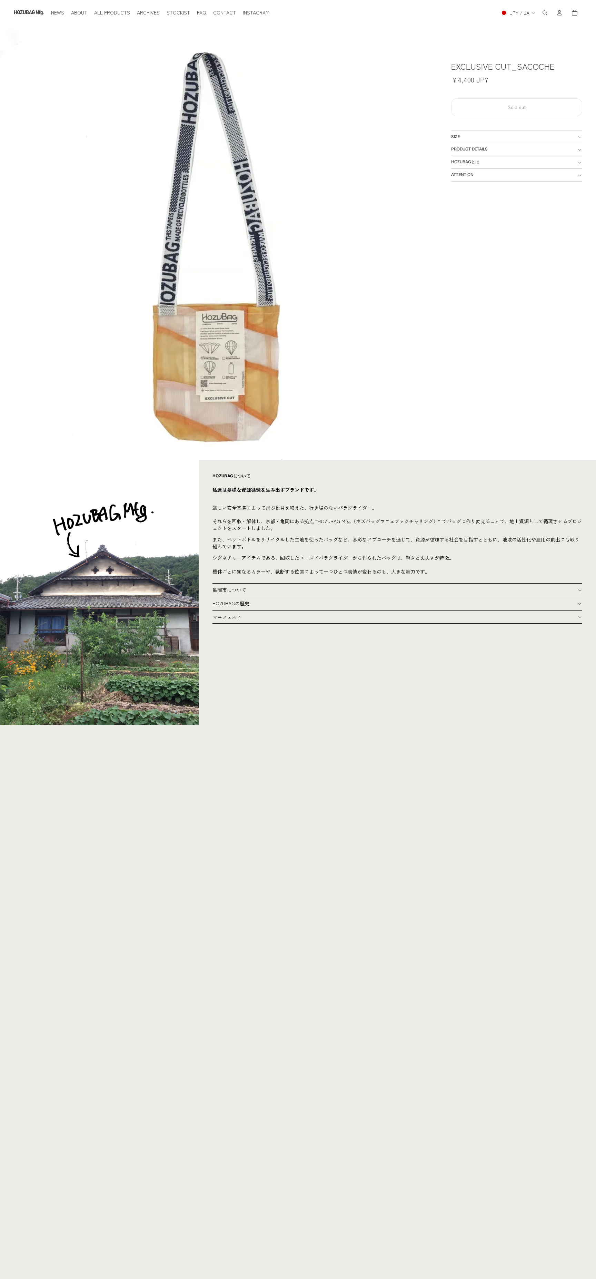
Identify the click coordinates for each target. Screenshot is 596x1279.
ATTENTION (462, 175)
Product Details (469, 149)
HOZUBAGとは (465, 162)
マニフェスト (226, 616)
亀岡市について (229, 589)
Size (455, 136)
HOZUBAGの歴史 (230, 603)
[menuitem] (57, 12)
